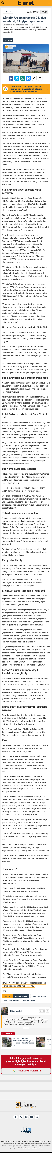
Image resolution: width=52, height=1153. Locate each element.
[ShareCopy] (34, 78)
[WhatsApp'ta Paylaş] (22, 78)
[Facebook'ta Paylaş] (11, 78)
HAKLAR (8, 12)
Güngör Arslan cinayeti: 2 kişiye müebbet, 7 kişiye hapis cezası (24, 19)
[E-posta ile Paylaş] (40, 78)
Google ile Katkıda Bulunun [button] (28, 1071)
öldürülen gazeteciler (11, 1000)
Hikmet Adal (16, 1011)
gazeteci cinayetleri (39, 996)
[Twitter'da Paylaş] (16, 78)
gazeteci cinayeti (29, 1000)
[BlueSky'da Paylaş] (28, 78)
